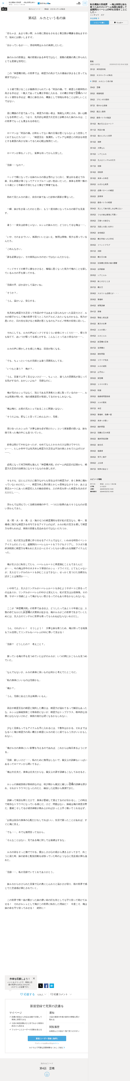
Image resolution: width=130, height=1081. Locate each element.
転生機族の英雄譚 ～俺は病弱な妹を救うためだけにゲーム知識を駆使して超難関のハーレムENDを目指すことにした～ (108, 8)
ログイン (56, 1043)
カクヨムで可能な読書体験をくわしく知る (46, 1047)
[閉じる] (34, 979)
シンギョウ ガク (97, 14)
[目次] (85, 3)
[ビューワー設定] (78, 3)
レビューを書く (99, 22)
